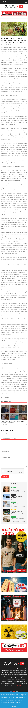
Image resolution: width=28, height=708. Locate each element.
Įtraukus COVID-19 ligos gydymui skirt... (16, 504)
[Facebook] (2, 2)
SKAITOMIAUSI (14, 483)
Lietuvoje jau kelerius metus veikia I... (17, 519)
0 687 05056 (19, 685)
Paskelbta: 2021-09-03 (6, 44)
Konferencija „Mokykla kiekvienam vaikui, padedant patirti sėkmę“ (12, 421)
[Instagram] (6, 2)
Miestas (13, 494)
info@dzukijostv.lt (14, 688)
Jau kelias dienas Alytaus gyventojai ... (16, 497)
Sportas (13, 509)
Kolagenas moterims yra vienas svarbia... (16, 489)
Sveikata (13, 487)
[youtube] (4, 2)
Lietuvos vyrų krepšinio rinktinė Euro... (16, 512)
